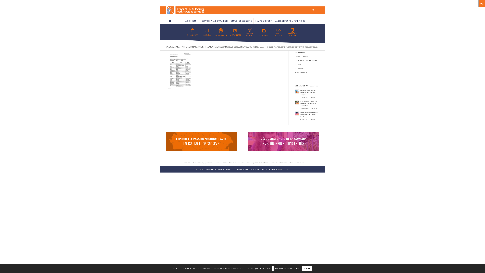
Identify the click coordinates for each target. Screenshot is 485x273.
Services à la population (215, 21)
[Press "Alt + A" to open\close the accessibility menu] (481, 3)
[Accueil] (170, 21)
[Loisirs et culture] (249, 32)
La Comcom (244, 47)
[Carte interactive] (201, 142)
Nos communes (301, 72)
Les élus (298, 64)
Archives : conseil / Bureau (308, 60)
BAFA (237, 47)
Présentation (300, 52)
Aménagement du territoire (290, 21)
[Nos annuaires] (264, 32)
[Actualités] (235, 32)
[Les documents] (221, 32)
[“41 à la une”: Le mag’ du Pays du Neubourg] (286, 142)
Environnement (263, 21)
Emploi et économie (241, 21)
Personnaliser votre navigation (287, 268)
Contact (170, 27)
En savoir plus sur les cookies (259, 268)
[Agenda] (207, 32)
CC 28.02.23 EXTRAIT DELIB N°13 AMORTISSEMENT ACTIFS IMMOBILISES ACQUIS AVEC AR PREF (211, 46)
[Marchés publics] (292, 32)
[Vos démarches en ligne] (192, 32)
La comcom (190, 21)
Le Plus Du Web (283, 169)
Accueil (230, 47)
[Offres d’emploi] (278, 32)
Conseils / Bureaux (256, 47)
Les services (299, 68)
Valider (307, 268)
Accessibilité (200, 169)
